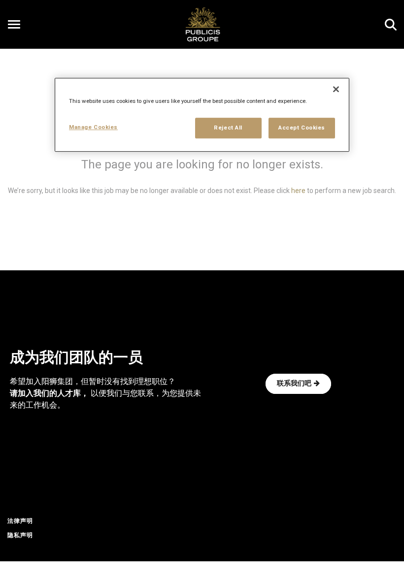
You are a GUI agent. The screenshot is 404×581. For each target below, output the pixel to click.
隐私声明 (20, 536)
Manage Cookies (93, 127)
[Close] (336, 89)
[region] (202, 114)
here (298, 190)
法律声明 (20, 521)
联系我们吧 (294, 383)
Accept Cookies (301, 127)
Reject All (228, 127)
